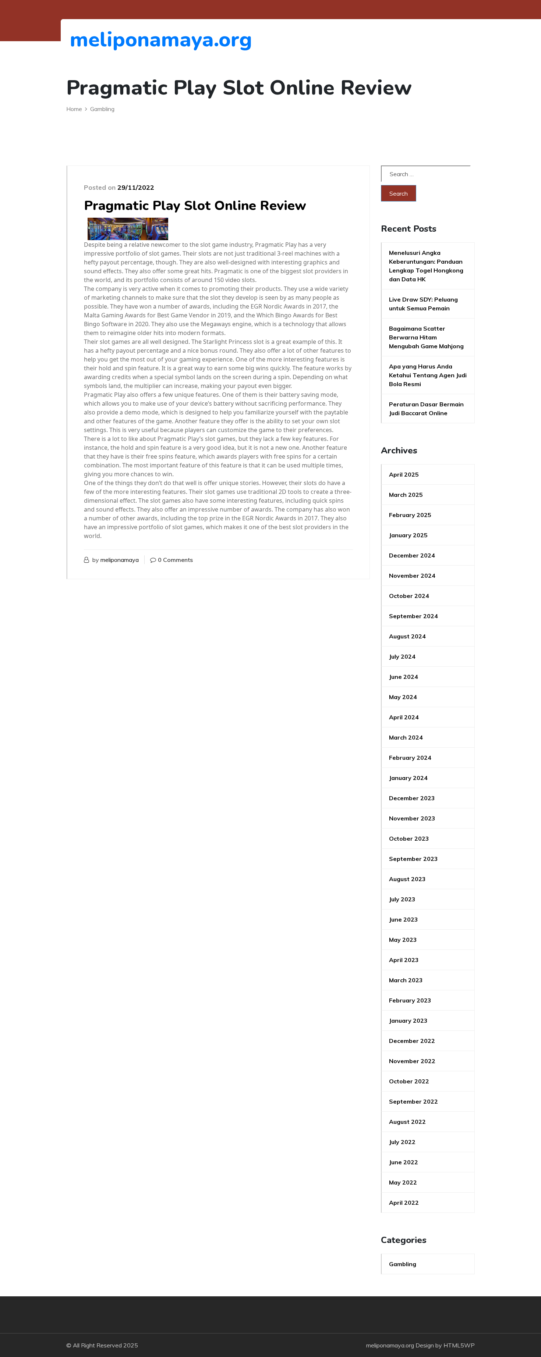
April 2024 (404, 717)
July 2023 (402, 899)
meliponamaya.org (110, 39)
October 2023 (409, 838)
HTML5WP (459, 1345)
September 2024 (413, 616)
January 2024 (408, 777)
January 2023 (408, 1020)
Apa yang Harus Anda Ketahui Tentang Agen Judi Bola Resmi (428, 375)
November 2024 (412, 575)
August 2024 (407, 636)
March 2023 (406, 980)
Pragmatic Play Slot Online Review (195, 206)
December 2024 (412, 555)
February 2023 (410, 1000)
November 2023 (412, 818)
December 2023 (412, 798)
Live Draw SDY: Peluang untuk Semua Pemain (423, 304)
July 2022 (402, 1142)
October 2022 (409, 1081)
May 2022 (403, 1182)
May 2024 (403, 697)
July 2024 (402, 656)
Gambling (402, 1264)
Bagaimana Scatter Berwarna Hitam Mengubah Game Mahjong (426, 337)
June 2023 (403, 919)
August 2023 (407, 879)
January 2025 (408, 535)
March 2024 (406, 737)
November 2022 (412, 1061)
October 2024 (409, 595)
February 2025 (410, 515)
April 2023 (404, 960)
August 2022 (407, 1121)
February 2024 (410, 757)
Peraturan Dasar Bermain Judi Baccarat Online (426, 408)
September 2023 (413, 858)
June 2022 (403, 1162)
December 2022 (412, 1040)
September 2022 (413, 1101)
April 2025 (404, 474)
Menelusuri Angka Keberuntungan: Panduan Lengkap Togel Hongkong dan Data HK (426, 266)
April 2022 (404, 1202)
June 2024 (403, 676)
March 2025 (406, 494)
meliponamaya (119, 559)
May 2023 (403, 939)
